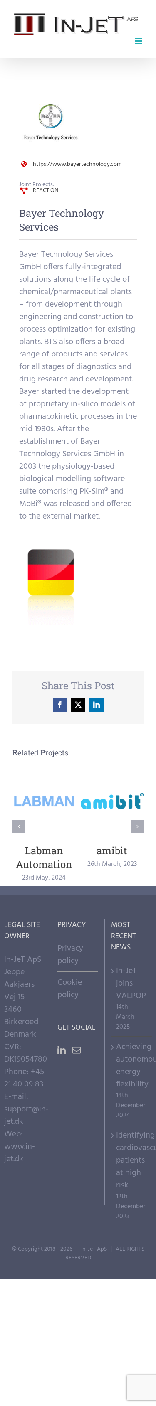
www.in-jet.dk (19, 1153)
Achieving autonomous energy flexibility (132, 1066)
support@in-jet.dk (26, 1115)
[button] (18, 826)
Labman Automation (44, 801)
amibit (112, 801)
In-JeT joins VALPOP (131, 983)
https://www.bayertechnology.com (77, 164)
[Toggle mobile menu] (139, 41)
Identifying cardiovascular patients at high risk (132, 1160)
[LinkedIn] (61, 1050)
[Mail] (76, 1050)
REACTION (45, 190)
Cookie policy (69, 989)
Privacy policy (70, 955)
